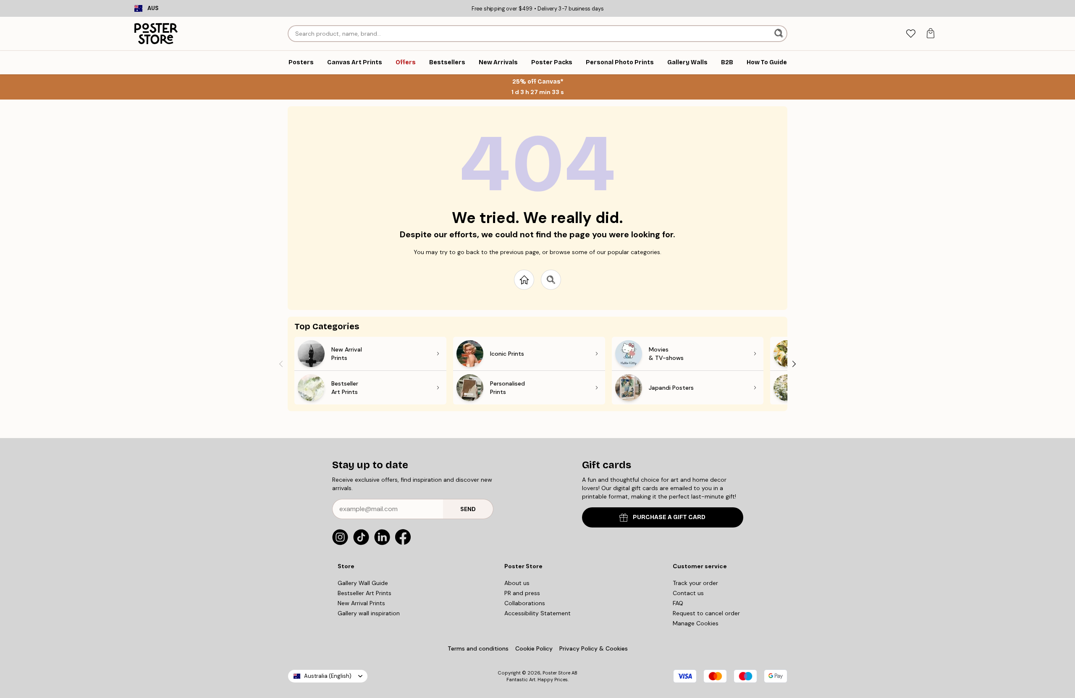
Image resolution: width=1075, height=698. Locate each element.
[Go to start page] (524, 280)
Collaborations (524, 603)
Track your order (695, 583)
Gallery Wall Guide (363, 583)
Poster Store (556, 673)
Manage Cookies (695, 623)
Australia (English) (327, 676)
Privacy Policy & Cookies (593, 648)
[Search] (779, 33)
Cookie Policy (534, 648)
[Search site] (551, 280)
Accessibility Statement (537, 613)
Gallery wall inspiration (369, 613)
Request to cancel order (706, 613)
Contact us (688, 593)
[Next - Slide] (794, 364)
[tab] (910, 33)
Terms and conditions (478, 648)
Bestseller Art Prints (364, 593)
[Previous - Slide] (281, 364)
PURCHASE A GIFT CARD (669, 517)
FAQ (678, 603)
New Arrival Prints (361, 603)
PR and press (522, 593)
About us (517, 583)
